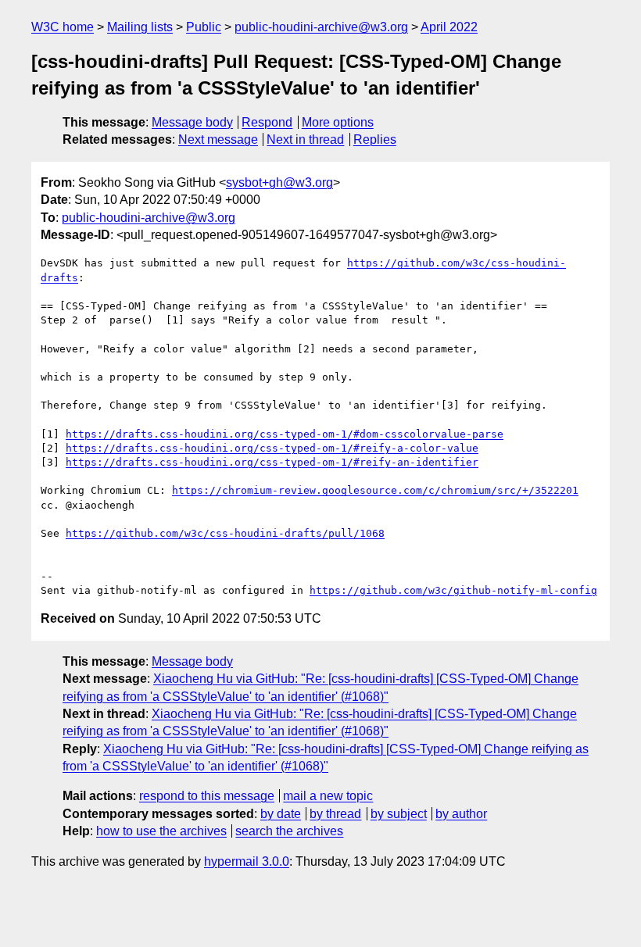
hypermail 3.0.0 (246, 861)
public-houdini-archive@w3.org (321, 27)
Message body (192, 122)
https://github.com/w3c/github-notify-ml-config (453, 590)
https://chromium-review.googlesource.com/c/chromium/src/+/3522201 (375, 490)
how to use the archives (161, 831)
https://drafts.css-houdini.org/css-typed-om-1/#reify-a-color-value (272, 448)
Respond (267, 122)
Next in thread (305, 139)
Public (203, 27)
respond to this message (206, 795)
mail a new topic (328, 795)
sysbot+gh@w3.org (279, 182)
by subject (399, 813)
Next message (218, 139)
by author (461, 813)
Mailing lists (140, 27)
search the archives (289, 831)
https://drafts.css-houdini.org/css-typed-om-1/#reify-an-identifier (272, 462)
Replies (374, 139)
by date (280, 813)
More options (338, 122)
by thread (335, 813)
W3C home (62, 27)
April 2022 (449, 27)
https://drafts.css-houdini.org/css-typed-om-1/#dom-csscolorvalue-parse (284, 434)
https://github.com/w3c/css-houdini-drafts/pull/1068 (225, 533)
